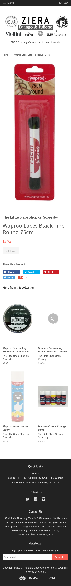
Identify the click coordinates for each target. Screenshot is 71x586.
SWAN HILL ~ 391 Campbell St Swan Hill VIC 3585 (35, 477)
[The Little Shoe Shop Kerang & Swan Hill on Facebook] (36, 499)
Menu (10, 2)
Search (35, 473)
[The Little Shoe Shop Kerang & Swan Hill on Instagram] (43, 499)
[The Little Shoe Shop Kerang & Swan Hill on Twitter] (27, 499)
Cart (65, 2)
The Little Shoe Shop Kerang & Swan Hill (45, 567)
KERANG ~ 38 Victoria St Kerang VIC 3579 (35, 482)
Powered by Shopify (35, 571)
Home (5, 54)
